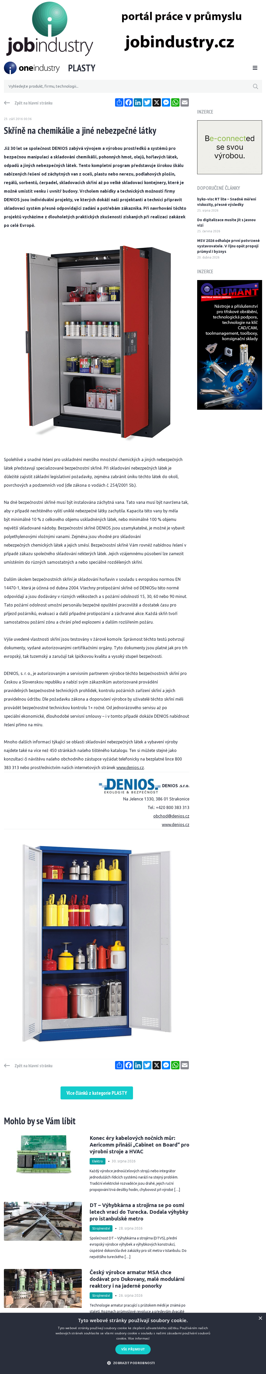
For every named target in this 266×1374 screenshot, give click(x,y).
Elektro (97, 1161)
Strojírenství (101, 1228)
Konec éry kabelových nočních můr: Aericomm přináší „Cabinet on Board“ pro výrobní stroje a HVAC (139, 1144)
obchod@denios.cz (171, 816)
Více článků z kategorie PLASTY (96, 1093)
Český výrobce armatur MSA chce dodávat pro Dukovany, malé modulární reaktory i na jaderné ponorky (137, 1279)
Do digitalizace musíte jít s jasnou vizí (226, 222)
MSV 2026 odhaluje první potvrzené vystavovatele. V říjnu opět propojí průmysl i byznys (228, 246)
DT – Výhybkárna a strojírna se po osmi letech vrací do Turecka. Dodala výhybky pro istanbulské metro (139, 1212)
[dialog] (133, 1343)
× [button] (260, 1318)
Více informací (139, 1338)
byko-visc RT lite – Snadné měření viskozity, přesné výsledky (226, 202)
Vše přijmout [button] (133, 1349)
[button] (133, 1363)
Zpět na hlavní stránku (33, 103)
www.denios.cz (130, 767)
